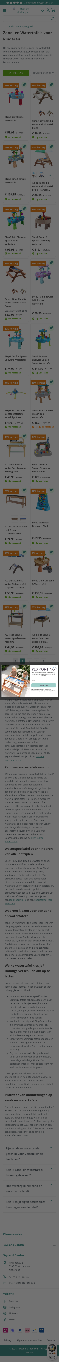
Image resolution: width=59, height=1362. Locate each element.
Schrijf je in (44, 685)
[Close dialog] (55, 667)
